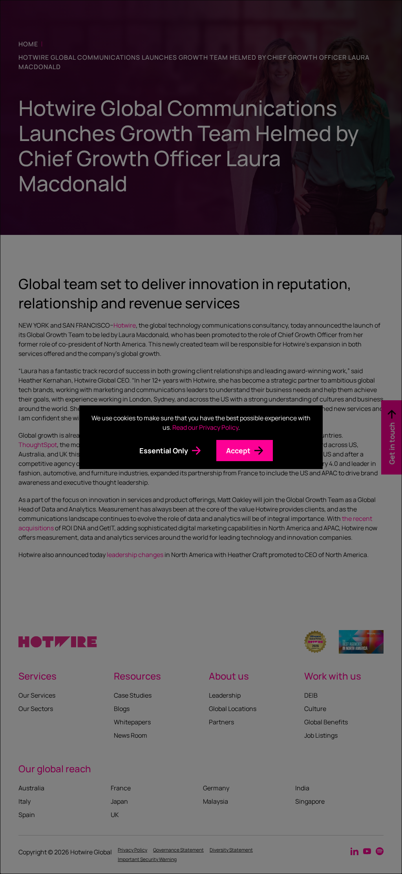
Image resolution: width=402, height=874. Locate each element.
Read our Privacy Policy (205, 427)
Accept (238, 450)
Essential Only (163, 450)
